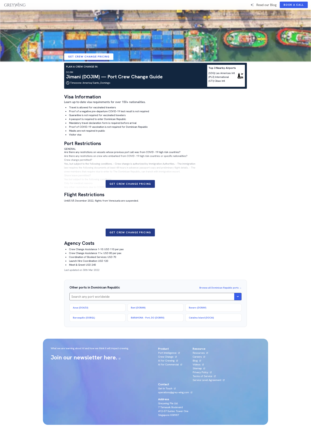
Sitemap (197, 368)
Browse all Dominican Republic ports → (220, 287)
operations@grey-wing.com (173, 392)
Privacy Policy (200, 372)
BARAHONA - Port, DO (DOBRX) (147, 317)
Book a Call (296, 5)
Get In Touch (167, 388)
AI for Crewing (166, 360)
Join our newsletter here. (85, 357)
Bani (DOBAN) (138, 307)
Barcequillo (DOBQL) (84, 317)
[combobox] (71, 296)
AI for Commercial (168, 364)
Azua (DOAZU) (80, 307)
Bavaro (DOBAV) (197, 307)
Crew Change (165, 356)
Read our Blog (266, 5)
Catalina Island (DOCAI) (201, 317)
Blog (197, 360)
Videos (198, 364)
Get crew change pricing (88, 56)
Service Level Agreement (207, 380)
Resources (199, 353)
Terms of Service (202, 376)
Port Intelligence (167, 353)
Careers (199, 356)
